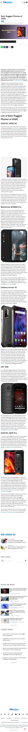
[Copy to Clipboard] (12, 47)
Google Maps (14, 621)
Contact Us (9, 718)
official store (4, 491)
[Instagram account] (8, 714)
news (2, 21)
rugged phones (19, 80)
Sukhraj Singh (6, 23)
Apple (11, 593)
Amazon (10, 284)
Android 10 (12, 447)
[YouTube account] (16, 714)
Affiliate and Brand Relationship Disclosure (10, 722)
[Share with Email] (10, 47)
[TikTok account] (12, 714)
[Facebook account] (5, 714)
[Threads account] (23, 714)
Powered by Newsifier (14, 730)
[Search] (22, 2)
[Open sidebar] (1, 2)
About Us (3, 718)
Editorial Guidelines (15, 720)
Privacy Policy (16, 718)
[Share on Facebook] (4, 47)
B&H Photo (10, 429)
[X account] (1, 714)
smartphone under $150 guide (8, 512)
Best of (2, 534)
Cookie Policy (24, 718)
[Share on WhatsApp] (2, 47)
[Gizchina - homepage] (8, 2)
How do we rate (24, 722)
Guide (12, 615)
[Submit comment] (25, 560)
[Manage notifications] (25, 729)
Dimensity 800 (16, 128)
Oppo (11, 601)
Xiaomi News (13, 607)
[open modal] (26, 2)
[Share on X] (7, 47)
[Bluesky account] (19, 714)
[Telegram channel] (27, 714)
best (14, 80)
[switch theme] (24, 2)
